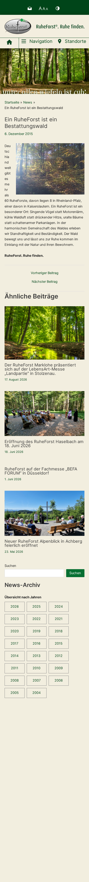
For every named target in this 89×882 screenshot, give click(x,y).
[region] (44, 71)
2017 (14, 643)
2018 (59, 631)
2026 (14, 606)
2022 (36, 619)
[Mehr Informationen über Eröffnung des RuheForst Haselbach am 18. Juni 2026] (44, 413)
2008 (14, 680)
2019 (36, 631)
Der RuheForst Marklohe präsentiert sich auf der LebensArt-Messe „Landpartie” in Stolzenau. (40, 369)
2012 (59, 656)
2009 (59, 668)
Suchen (10, 566)
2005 (14, 693)
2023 (14, 619)
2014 (14, 656)
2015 (59, 643)
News (27, 102)
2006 (59, 680)
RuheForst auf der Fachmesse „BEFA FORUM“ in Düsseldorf (41, 470)
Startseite (12, 102)
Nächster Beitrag (45, 281)
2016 (36, 643)
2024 (59, 606)
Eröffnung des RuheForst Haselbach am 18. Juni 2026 (44, 443)
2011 (14, 668)
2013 (36, 656)
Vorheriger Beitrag (44, 273)
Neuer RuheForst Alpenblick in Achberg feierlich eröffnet (43, 543)
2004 (36, 693)
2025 (36, 606)
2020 (14, 631)
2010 (36, 668)
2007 (37, 680)
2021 (59, 619)
